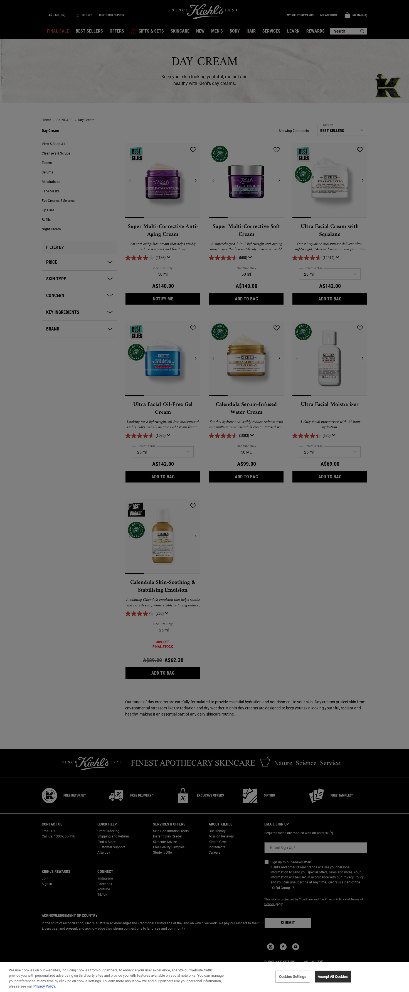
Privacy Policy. (44, 986)
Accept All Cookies (333, 976)
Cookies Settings (292, 976)
